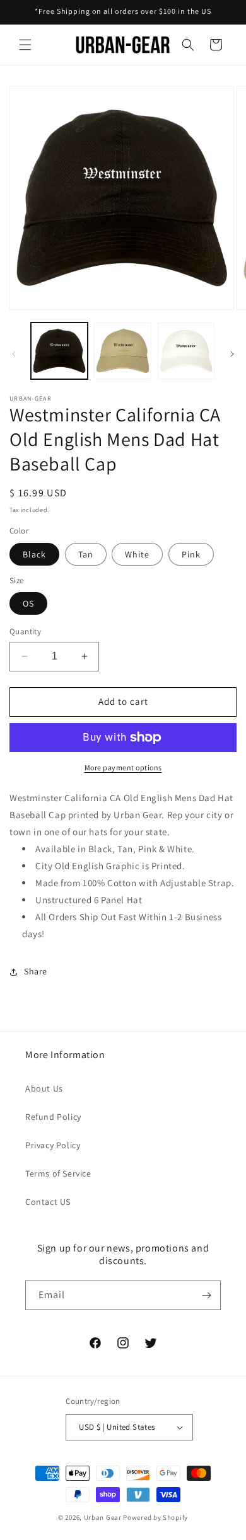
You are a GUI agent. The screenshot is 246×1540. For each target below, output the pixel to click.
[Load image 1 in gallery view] (59, 350)
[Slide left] (14, 354)
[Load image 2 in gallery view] (122, 350)
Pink (191, 554)
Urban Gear (103, 1517)
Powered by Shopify (155, 1517)
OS (28, 603)
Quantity (25, 631)
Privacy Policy (52, 1145)
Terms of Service (58, 1173)
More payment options (123, 767)
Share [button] (35, 971)
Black (34, 554)
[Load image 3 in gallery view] (186, 350)
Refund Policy (53, 1116)
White (137, 554)
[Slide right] (232, 354)
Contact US (48, 1201)
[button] (25, 45)
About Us (44, 1088)
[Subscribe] (206, 1295)
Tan (85, 554)
